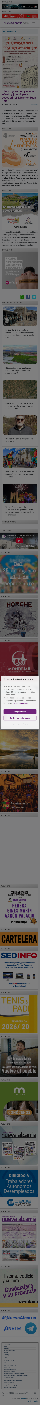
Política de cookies (20, 703)
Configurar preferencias (20, 718)
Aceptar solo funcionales (20, 724)
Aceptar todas (20, 712)
